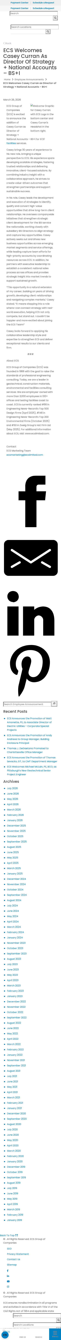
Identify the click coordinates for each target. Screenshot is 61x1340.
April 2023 (12, 980)
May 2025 (12, 857)
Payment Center (19, 2)
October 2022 (15, 1012)
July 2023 (12, 964)
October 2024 (15, 889)
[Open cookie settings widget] (5, 1335)
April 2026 (13, 804)
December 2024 (16, 879)
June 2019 (12, 1193)
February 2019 (15, 1214)
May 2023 (12, 975)
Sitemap (12, 1264)
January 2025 (15, 873)
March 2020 (14, 1151)
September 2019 (16, 1177)
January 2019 (14, 1220)
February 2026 (15, 815)
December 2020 (16, 1113)
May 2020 (12, 1140)
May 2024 (12, 916)
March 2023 (14, 985)
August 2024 (14, 900)
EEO (9, 1248)
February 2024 (15, 932)
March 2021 (13, 1097)
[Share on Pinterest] (31, 697)
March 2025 (14, 868)
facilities (11, 143)
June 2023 (13, 969)
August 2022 (14, 1023)
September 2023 (17, 953)
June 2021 (12, 1081)
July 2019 (12, 1188)
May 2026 (12, 799)
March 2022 (14, 1044)
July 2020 (12, 1129)
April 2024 (13, 921)
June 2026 (13, 793)
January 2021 (14, 1108)
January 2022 (15, 1055)
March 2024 (14, 927)
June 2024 (13, 911)
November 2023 (16, 943)
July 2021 (12, 1076)
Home (7, 79)
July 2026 (12, 788)
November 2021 (16, 1060)
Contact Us (13, 1259)
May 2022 (12, 1033)
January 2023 (15, 996)
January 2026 (15, 820)
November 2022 (16, 1007)
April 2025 (13, 863)
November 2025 (16, 831)
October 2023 (15, 948)
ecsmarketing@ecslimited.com (25, 455)
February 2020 (15, 1156)
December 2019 (16, 1167)
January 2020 (15, 1161)
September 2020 (17, 1119)
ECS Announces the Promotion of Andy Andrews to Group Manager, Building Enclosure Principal (29, 739)
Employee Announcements (29, 79)
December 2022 (16, 1001)
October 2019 (15, 1172)
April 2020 (13, 1145)
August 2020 (14, 1124)
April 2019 (12, 1204)
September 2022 (17, 1017)
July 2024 (12, 905)
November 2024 (16, 884)
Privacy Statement (18, 1254)
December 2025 (16, 825)
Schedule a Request (43, 2)
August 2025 (14, 847)
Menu (55, 1336)
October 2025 (15, 836)
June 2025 (13, 852)
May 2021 (12, 1087)
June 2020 (13, 1135)
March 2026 (14, 809)
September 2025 (17, 841)
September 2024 (17, 895)
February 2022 (15, 1049)
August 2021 (13, 1071)
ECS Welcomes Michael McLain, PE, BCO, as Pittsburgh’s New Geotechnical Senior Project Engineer (31, 770)
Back (8, 43)
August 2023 (14, 959)
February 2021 (15, 1103)
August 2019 (13, 1183)
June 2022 (13, 1028)
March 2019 (13, 1209)
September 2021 (16, 1065)
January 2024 (15, 937)
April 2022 (12, 1039)
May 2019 (12, 1199)
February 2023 (15, 991)
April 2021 (12, 1092)
